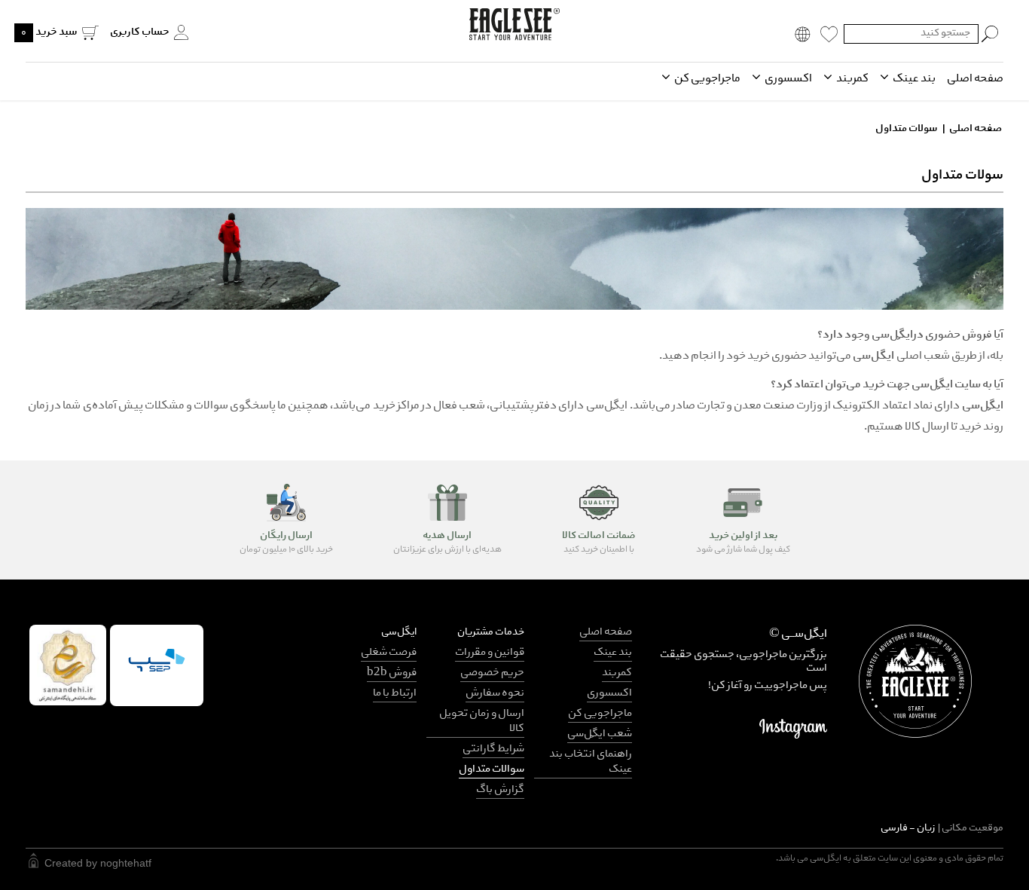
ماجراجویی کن (706, 79)
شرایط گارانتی (493, 749)
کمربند (852, 79)
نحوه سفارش (495, 694)
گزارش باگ (500, 790)
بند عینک (913, 79)
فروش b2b (392, 673)
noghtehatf (125, 863)
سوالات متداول (491, 770)
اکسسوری (787, 79)
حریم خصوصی (492, 673)
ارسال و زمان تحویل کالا (481, 721)
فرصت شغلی (389, 653)
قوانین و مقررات (489, 653)
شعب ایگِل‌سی (599, 734)
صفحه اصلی (975, 79)
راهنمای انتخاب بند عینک (590, 762)
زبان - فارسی (942, 828)
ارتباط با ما (395, 694)
